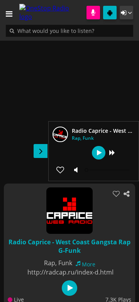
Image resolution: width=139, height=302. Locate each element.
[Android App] (110, 12)
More (88, 264)
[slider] (108, 170)
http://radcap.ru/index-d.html (70, 272)
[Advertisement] (69, 108)
